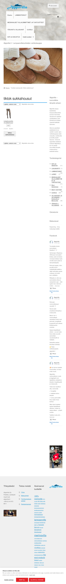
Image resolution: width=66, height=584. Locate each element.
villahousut (42, 562)
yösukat (35, 567)
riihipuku (36, 552)
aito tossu (40, 501)
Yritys (23, 492)
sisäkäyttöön (41, 552)
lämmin (36, 527)
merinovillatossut (38, 540)
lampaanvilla (40, 519)
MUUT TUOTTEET (57, 190)
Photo (54, 288)
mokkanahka (37, 543)
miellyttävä (45, 540)
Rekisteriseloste (26, 504)
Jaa (52, 292)
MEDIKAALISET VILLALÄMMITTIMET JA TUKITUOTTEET (25, 22)
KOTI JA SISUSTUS (13, 37)
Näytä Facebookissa (54, 291)
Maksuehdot (25, 496)
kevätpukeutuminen (38, 510)
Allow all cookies (37, 580)
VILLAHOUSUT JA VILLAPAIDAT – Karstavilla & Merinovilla (57, 198)
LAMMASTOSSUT (20, 15)
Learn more (32, 575)
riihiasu (44, 550)
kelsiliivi (39, 503)
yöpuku (42, 565)
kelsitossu (43, 503)
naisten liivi (43, 545)
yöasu (39, 565)
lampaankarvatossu (39, 517)
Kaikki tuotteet (27, 37)
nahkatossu (37, 545)
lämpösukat (37, 532)
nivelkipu (37, 547)
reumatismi (40, 550)
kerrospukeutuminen (39, 508)
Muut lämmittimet (55, 186)
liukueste (41, 525)
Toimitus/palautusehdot (26, 500)
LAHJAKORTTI (56, 168)
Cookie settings (8, 580)
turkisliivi (40, 560)
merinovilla (40, 535)
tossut (36, 560)
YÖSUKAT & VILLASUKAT (15, 30)
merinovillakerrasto (38, 538)
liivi (37, 525)
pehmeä (43, 548)
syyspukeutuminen (38, 555)
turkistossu (36, 562)
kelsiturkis (36, 506)
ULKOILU (30, 30)
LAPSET (54, 174)
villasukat (36, 565)
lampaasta (36, 522)
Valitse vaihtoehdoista (9, 134)
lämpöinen (37, 530)
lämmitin (41, 527)
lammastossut (38, 515)
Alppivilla (56, 241)
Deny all (22, 580)
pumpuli (35, 550)
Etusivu (9, 15)
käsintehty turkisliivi (38, 512)
